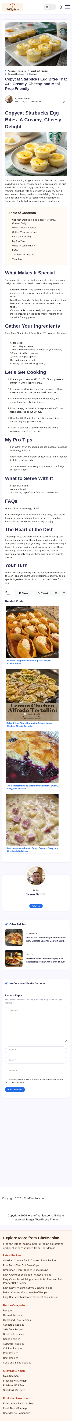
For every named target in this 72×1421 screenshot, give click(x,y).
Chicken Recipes (12, 1348)
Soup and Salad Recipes (17, 1362)
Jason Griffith (23, 98)
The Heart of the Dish (23, 254)
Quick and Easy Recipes (17, 1319)
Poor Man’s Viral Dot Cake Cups (21, 1265)
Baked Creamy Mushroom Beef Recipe (25, 1292)
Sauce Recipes (11, 1338)
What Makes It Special (24, 227)
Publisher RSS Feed (14, 1385)
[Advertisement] (36, 1144)
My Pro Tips (18, 241)
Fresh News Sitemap (15, 1380)
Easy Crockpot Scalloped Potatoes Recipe (27, 1274)
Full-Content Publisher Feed (19, 1403)
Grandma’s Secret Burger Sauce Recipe (25, 1269)
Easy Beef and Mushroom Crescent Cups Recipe (30, 1297)
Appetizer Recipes (13, 1343)
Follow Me (36, 906)
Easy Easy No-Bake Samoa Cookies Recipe (27, 1287)
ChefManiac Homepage (16, 1412)
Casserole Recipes (13, 1324)
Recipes (7, 1310)
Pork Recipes (10, 1352)
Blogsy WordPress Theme (42, 1219)
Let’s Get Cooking (21, 236)
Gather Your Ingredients (25, 232)
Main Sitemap (11, 1375)
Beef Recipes (10, 1357)
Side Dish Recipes (13, 1329)
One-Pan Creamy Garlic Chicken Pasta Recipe (29, 1260)
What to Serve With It (23, 245)
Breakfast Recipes (13, 1334)
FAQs (15, 250)
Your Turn (17, 259)
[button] (50, 7)
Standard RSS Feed (14, 1389)
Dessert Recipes (12, 1315)
